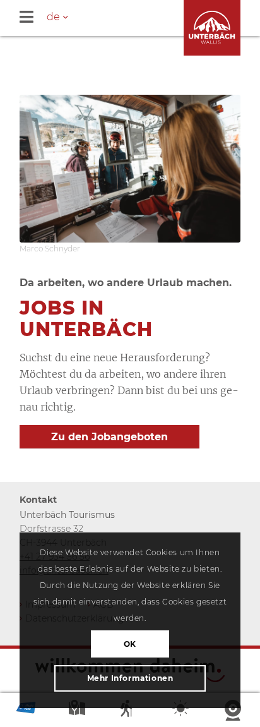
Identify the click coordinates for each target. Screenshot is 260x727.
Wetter (182, 711)
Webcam (234, 711)
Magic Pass (26, 711)
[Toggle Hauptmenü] (140, 18)
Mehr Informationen (130, 678)
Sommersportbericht (130, 711)
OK (130, 644)
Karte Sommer (78, 711)
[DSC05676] (130, 169)
